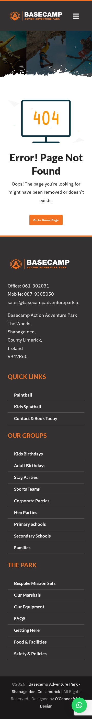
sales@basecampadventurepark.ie (43, 302)
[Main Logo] (36, 12)
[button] (79, 705)
